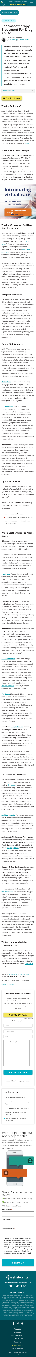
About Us (17, 1329)
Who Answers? (28, 1018)
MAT (27, 143)
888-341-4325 (18, 1286)
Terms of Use (17, 1339)
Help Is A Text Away (9, 12)
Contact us (29, 964)
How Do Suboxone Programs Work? (17, 1108)
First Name (7, 1209)
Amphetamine (17, 727)
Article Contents (8, 91)
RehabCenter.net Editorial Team (18, 974)
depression (12, 785)
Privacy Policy (18, 1332)
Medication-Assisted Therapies (15, 1098)
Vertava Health (17, 1348)
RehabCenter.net (19, 1352)
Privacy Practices (17, 1335)
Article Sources (7, 984)
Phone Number (8, 1229)
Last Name (7, 1219)
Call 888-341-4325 (18, 1014)
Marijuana (6, 694)
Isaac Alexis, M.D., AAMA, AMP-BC (19, 39)
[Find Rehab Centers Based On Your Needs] (18, 1277)
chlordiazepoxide (8, 686)
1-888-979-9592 (18, 3)
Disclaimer (18, 1342)
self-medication (7, 891)
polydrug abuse (12, 848)
